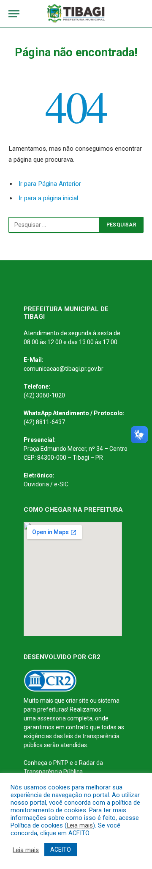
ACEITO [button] (60, 849)
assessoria (51, 718)
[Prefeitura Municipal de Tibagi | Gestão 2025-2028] (76, 14)
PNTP (60, 762)
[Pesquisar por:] (54, 225)
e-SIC (61, 484)
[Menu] (13, 13)
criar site (77, 700)
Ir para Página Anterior (50, 184)
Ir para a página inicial (48, 198)
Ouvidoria (36, 484)
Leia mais (80, 825)
